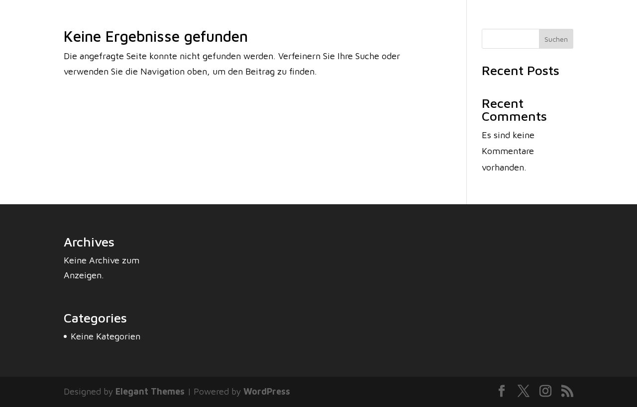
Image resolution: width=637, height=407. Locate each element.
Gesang (524, 28)
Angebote (565, 28)
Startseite (424, 28)
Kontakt (607, 28)
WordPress (266, 391)
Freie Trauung (477, 28)
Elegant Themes (150, 391)
